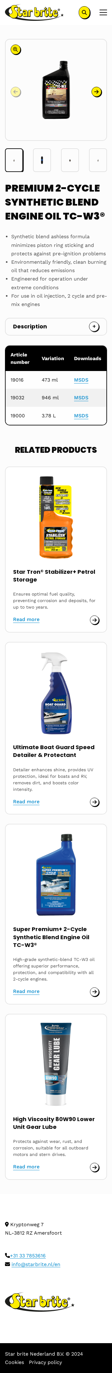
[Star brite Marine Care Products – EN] (34, 12)
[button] (96, 92)
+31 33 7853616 (28, 1256)
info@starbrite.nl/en (36, 1264)
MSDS (81, 380)
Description (30, 326)
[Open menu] (101, 12)
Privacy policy (45, 1362)
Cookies (14, 1362)
